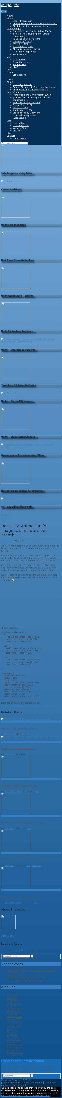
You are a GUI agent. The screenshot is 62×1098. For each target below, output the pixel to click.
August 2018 (13, 1011)
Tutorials (36, 865)
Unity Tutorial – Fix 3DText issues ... (21, 896)
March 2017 (13, 1037)
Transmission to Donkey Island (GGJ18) (32, 31)
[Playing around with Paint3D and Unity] (31, 841)
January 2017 (13, 1042)
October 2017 (13, 1027)
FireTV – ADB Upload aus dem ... (19, 728)
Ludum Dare (19, 59)
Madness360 (19, 54)
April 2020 (12, 1001)
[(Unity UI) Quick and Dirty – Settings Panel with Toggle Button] (31, 738)
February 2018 (14, 1016)
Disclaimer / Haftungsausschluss (30, 26)
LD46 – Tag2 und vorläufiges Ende (24, 981)
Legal (54, 1093)
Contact (11, 72)
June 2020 (12, 996)
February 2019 (14, 1009)
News (10, 16)
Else (9, 69)
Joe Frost (6, 541)
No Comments (37, 541)
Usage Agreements (32, 1082)
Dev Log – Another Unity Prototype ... (22, 822)
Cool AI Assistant (15, 973)
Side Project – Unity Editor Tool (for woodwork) (31, 970)
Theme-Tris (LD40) (22, 41)
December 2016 (15, 1045)
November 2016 (15, 1047)
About (10, 18)
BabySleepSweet (27, 51)
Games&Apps (14, 28)
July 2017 (11, 1029)
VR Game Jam (14, 975)
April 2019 (12, 1006)
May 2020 (12, 998)
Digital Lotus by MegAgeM (26, 49)
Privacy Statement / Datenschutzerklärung (35, 23)
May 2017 (12, 1032)
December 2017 (15, 1021)
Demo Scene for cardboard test (19, 785)
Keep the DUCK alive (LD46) (27, 39)
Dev (9, 57)
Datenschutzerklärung (12, 1085)
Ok (37, 1095)
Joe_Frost (7, 935)
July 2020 (12, 993)
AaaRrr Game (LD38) (23, 46)
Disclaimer (50, 1082)
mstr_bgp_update (13, 791)
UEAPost (17, 67)
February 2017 (14, 1039)
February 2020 (14, 1003)
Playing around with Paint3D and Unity (24, 859)
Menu (4, 11)
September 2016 (15, 1052)
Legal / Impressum (22, 21)
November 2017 (15, 1024)
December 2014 (15, 1055)
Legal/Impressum (12, 1082)
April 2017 (12, 1034)
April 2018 (12, 1014)
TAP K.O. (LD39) (20, 44)
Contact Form (20, 75)
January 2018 (14, 1019)
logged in (19, 950)
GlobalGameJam (21, 62)
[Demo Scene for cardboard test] (31, 767)
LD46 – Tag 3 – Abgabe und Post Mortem (28, 978)
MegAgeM (10, 5)
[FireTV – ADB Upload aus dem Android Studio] (31, 719)
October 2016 (14, 1050)
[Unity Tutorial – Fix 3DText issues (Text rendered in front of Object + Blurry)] (31, 878)
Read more (44, 1095)
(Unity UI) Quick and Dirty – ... (18, 748)
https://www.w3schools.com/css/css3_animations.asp (29, 705)
